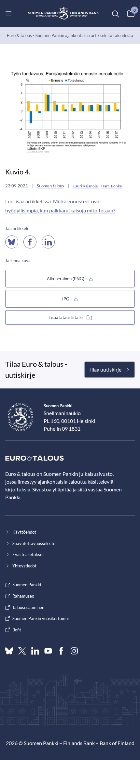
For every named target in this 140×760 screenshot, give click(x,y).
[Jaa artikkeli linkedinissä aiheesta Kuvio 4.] (48, 241)
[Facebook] (61, 651)
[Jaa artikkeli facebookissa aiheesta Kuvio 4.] (29, 241)
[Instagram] (74, 651)
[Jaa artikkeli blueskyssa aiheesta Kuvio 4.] (11, 241)
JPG (65, 298)
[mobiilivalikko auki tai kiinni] (8, 13)
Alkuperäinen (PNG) (65, 278)
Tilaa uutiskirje (105, 369)
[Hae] (115, 14)
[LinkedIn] (35, 651)
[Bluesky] (9, 651)
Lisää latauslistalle (66, 317)
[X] (22, 651)
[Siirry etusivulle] (63, 13)
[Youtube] (48, 651)
